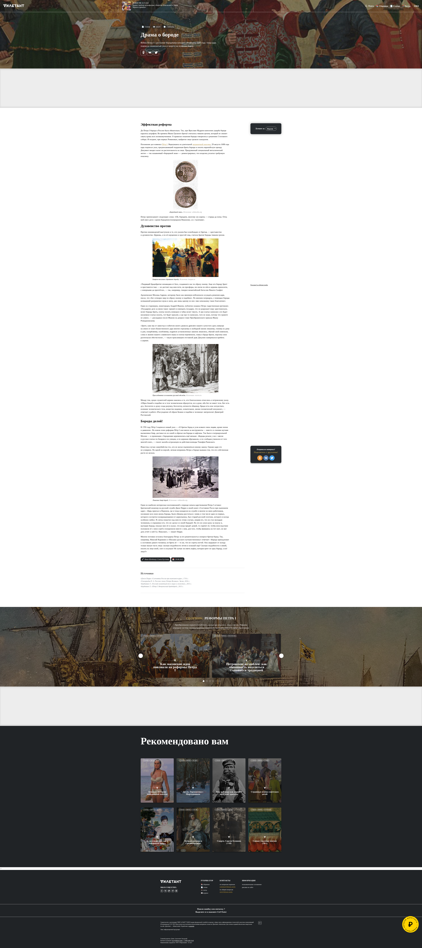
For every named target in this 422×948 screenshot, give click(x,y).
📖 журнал (204, 893)
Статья (146, 27)
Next (281, 656)
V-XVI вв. (195, 809)
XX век (266, 760)
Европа (152, 636)
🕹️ (406, 6)
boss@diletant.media (177, 940)
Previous (140, 656)
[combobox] (271, 129)
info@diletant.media (226, 892)
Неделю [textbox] (270, 129)
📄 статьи (204, 887)
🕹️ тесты (204, 890)
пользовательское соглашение (252, 884)
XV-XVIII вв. (267, 809)
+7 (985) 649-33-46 (188, 940)
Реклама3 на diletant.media (259, 285)
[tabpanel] (175, 656)
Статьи (146, 636)
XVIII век (159, 636)
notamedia (191, 926)
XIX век (195, 760)
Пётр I (164, 144)
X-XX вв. (230, 760)
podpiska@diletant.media (227, 887)
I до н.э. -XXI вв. (155, 760)
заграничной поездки (202, 144)
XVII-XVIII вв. (232, 636)
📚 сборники (205, 884)
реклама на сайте (247, 887)
